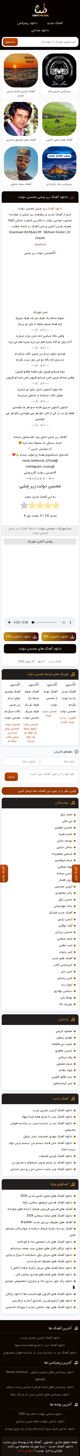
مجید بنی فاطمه (62, 1044)
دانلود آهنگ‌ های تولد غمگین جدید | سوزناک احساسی (39, 1307)
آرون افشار (65, 880)
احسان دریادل (63, 932)
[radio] (56, 506)
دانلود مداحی (40, 30)
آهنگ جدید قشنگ (60, 913)
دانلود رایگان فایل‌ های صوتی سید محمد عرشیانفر (41, 1248)
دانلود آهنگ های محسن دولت (40, 649)
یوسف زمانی (64, 841)
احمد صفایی (64, 939)
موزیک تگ (65, 1004)
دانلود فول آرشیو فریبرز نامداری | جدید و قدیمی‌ (42, 1301)
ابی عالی (67, 821)
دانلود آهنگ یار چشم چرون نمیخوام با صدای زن (42, 1163)
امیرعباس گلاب (62, 965)
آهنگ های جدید (62, 958)
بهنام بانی (66, 998)
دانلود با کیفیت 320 (55, 637)
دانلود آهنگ (54, 209)
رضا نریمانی (65, 1057)
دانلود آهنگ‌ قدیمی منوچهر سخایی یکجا (47, 1203)
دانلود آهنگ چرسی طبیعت (55, 1156)
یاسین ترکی (65, 900)
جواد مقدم (65, 1070)
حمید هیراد (65, 834)
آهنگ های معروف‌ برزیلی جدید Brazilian (46, 1222)
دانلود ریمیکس (27, 23)
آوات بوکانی (65, 926)
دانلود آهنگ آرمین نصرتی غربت (52, 1110)
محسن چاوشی (63, 828)
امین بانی (66, 972)
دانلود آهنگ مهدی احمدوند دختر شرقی (47, 1137)
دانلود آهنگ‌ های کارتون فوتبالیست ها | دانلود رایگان (39, 1294)
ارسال (11, 777)
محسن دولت (46, 529)
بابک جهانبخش (63, 906)
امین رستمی (64, 978)
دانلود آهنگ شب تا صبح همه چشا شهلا (47, 1117)
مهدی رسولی (64, 1038)
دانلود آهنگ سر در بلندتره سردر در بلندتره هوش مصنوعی (40, 1353)
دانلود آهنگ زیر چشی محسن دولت (43, 197)
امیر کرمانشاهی (62, 1083)
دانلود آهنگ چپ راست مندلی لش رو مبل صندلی (41, 1169)
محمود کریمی (64, 1031)
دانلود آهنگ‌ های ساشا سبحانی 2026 (49, 1216)
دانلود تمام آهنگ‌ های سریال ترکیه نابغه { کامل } (41, 1268)
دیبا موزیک (65, 529)
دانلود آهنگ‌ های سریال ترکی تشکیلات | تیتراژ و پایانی (39, 1255)
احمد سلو (66, 815)
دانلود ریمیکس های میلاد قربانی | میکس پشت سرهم (40, 1387)
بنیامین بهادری (63, 991)
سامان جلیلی (64, 847)
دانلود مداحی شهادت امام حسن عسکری (40, 1421)
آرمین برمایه (64, 873)
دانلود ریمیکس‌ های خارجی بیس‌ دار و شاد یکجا (40, 1395)
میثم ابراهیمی (63, 860)
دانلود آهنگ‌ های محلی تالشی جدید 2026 (46, 1196)
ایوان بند (66, 985)
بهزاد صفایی (65, 867)
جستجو (10, 42)
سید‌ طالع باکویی (62, 1077)
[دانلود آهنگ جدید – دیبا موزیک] (41, 10)
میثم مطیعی (64, 1064)
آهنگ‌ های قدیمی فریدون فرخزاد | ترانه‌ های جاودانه (39, 1209)
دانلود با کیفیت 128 (18, 637)
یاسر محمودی (63, 893)
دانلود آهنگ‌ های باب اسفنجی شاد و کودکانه (44, 1242)
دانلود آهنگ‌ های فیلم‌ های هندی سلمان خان (44, 1275)
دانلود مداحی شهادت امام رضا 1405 (40, 1414)
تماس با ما (25, 1451)
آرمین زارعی (65, 919)
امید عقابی (65, 945)
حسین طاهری (63, 1051)
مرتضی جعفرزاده (62, 854)
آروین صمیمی (63, 887)
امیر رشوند (65, 952)
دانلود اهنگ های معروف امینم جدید (49, 1261)
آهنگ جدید (55, 23)
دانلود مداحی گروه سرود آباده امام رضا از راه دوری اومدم (40, 1429)
